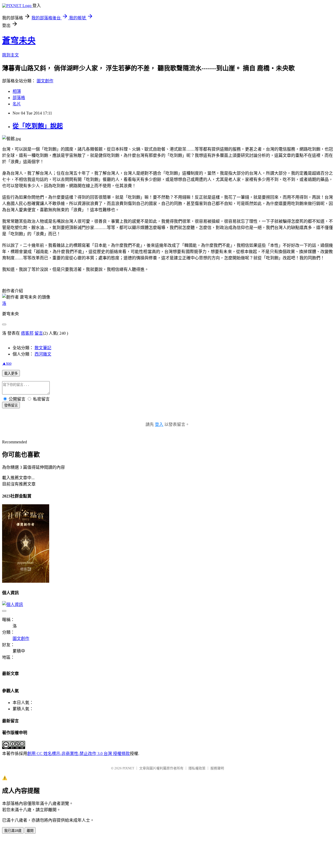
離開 (30, 831)
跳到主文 (10, 55)
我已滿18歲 (12, 831)
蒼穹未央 (19, 40)
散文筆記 (43, 348)
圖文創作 (45, 81)
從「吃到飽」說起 (38, 126)
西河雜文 (43, 354)
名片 (17, 104)
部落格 (19, 97)
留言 (39, 333)
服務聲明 (217, 768)
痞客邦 (27, 333)
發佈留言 (11, 405)
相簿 (17, 91)
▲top (7, 363)
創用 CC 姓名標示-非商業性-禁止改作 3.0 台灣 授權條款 (78, 753)
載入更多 (11, 373)
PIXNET (128, 768)
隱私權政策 (196, 768)
